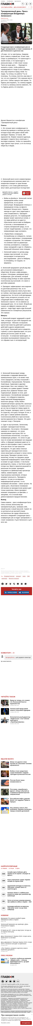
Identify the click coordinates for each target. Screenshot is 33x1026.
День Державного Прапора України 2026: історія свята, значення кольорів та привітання (16, 943)
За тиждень (4, 868)
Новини (4, 915)
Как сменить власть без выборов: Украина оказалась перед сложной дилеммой (21, 809)
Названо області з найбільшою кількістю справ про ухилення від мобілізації (19, 894)
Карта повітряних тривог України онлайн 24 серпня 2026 (18, 880)
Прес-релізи (6, 955)
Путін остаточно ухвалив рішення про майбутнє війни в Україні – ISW (19, 901)
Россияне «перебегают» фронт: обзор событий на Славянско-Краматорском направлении (19, 791)
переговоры (4, 578)
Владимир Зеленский (9, 576)
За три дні (11, 868)
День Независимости (20, 7)
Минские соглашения (14, 578)
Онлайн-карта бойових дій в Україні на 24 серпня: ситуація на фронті (18, 873)
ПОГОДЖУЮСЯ (26, 1023)
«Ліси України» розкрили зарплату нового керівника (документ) (14, 949)
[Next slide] (31, 7)
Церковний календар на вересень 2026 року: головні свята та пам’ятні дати (19, 887)
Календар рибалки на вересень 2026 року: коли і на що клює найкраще (18, 908)
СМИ (28, 576)
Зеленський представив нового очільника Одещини (20, 709)
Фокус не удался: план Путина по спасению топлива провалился (21, 763)
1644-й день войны (7, 7)
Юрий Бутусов (4, 18)
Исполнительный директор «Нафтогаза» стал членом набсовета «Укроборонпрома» (20, 719)
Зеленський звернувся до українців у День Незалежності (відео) (14, 925)
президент (18, 576)
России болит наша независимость (17, 781)
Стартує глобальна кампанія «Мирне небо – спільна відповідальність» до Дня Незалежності (20, 961)
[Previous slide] (29, 7)
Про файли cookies (5, 1022)
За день (17, 868)
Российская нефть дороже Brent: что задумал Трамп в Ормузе (20, 800)
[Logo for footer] (7, 977)
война (24, 576)
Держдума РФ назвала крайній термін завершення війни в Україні (13, 919)
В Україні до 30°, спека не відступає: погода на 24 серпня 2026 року (16, 931)
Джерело (3, 568)
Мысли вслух (7, 759)
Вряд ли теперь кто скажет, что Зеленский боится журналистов (20, 701)
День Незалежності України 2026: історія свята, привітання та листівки (16, 937)
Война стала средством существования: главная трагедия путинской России (20, 772)
